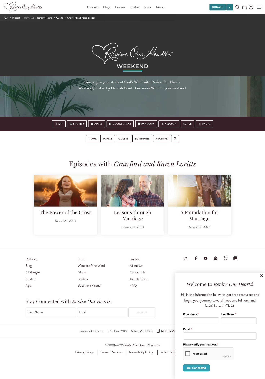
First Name (35, 312)
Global (82, 272)
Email (82, 312)
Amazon (171, 124)
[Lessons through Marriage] (132, 191)
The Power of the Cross (66, 213)
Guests (59, 18)
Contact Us (137, 272)
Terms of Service (110, 352)
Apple (98, 124)
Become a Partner (89, 285)
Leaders (120, 7)
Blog (29, 265)
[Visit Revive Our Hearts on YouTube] (205, 258)
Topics (107, 139)
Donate (217, 7)
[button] (258, 7)
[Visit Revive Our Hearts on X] (225, 258)
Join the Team (139, 279)
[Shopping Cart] (244, 7)
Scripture (142, 139)
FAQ (133, 285)
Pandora (147, 124)
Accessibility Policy (141, 352)
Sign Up (141, 312)
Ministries (142, 345)
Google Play (122, 124)
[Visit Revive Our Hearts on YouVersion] (235, 258)
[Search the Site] (237, 7)
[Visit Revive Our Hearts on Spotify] (215, 258)
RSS (189, 124)
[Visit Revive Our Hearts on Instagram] (186, 258)
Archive (162, 139)
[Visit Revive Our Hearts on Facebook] (196, 258)
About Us (136, 265)
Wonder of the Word (91, 265)
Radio (206, 124)
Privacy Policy (84, 352)
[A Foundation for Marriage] (199, 191)
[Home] (6, 17)
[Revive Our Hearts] (23, 7)
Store (147, 7)
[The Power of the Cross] (65, 191)
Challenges (33, 272)
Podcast (16, 18)
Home (93, 139)
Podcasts (93, 7)
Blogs (107, 7)
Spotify (78, 124)
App (60, 124)
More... (160, 7)
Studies (135, 7)
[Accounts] (250, 7)
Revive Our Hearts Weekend (38, 18)
